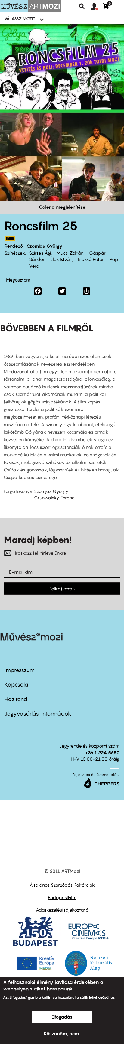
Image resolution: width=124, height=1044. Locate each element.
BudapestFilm (62, 897)
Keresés (82, 6)
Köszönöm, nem (61, 1033)
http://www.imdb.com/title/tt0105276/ (10, 238)
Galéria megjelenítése (62, 207)
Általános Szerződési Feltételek (62, 885)
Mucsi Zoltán (69, 253)
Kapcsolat (17, 684)
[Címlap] (30, 6)
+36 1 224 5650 (102, 752)
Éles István (60, 259)
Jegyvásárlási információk (38, 713)
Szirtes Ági (40, 253)
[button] (97, 7)
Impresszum (20, 670)
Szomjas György (45, 246)
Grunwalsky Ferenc (54, 497)
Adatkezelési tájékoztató (62, 909)
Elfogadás (62, 1017)
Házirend (16, 699)
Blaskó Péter (90, 259)
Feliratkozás (62, 588)
